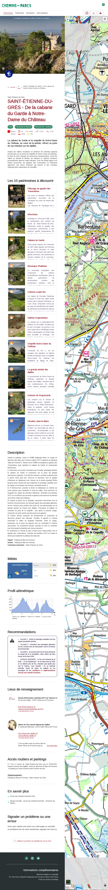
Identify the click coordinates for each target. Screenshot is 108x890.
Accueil (12, 87)
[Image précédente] (3, 45)
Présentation (8, 13)
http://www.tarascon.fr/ (26, 734)
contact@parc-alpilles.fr (27, 763)
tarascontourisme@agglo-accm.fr (30, 736)
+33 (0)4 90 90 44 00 (26, 765)
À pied (19, 87)
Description (30, 13)
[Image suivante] (61, 45)
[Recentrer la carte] (67, 19)
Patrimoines (19, 13)
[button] (105, 885)
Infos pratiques (42, 13)
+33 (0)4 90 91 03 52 (26, 738)
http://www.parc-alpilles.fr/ (28, 760)
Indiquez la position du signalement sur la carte (34, 868)
